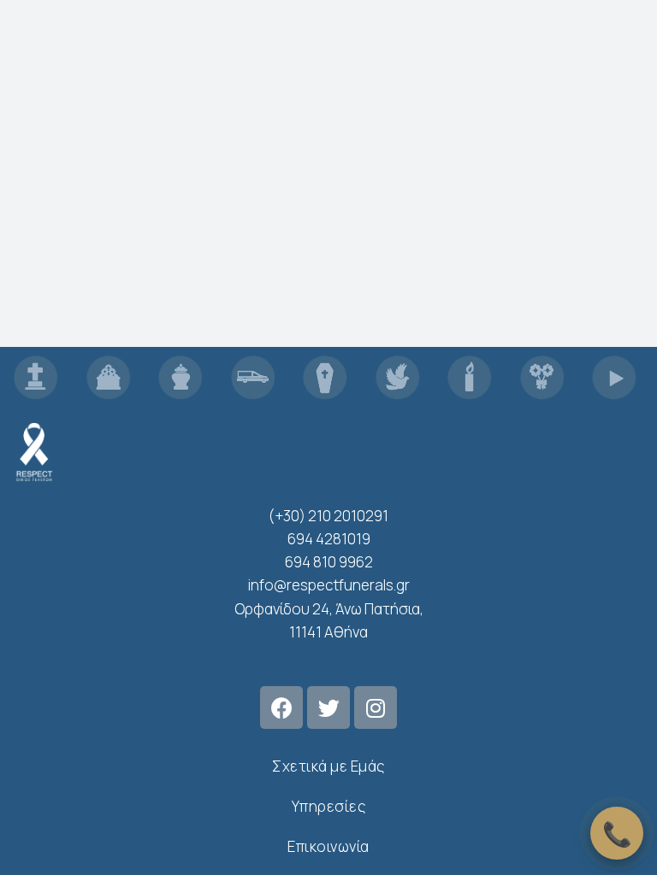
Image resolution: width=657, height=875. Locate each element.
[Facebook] (281, 707)
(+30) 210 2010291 (328, 516)
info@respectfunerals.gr (329, 585)
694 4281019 (328, 539)
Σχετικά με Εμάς (328, 766)
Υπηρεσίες (329, 806)
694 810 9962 (329, 562)
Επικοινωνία (328, 846)
